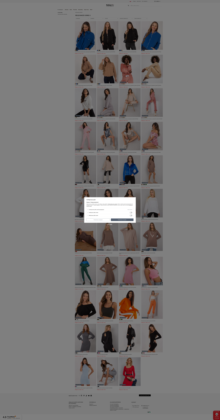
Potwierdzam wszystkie (122, 219)
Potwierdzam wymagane (98, 219)
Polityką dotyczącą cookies (112, 204)
